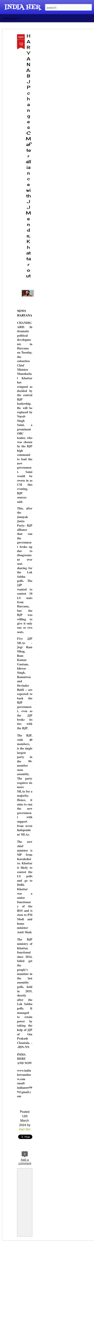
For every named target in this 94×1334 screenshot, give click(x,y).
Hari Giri (24, 1129)
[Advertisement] (56, 103)
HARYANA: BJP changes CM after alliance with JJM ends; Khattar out (28, 155)
